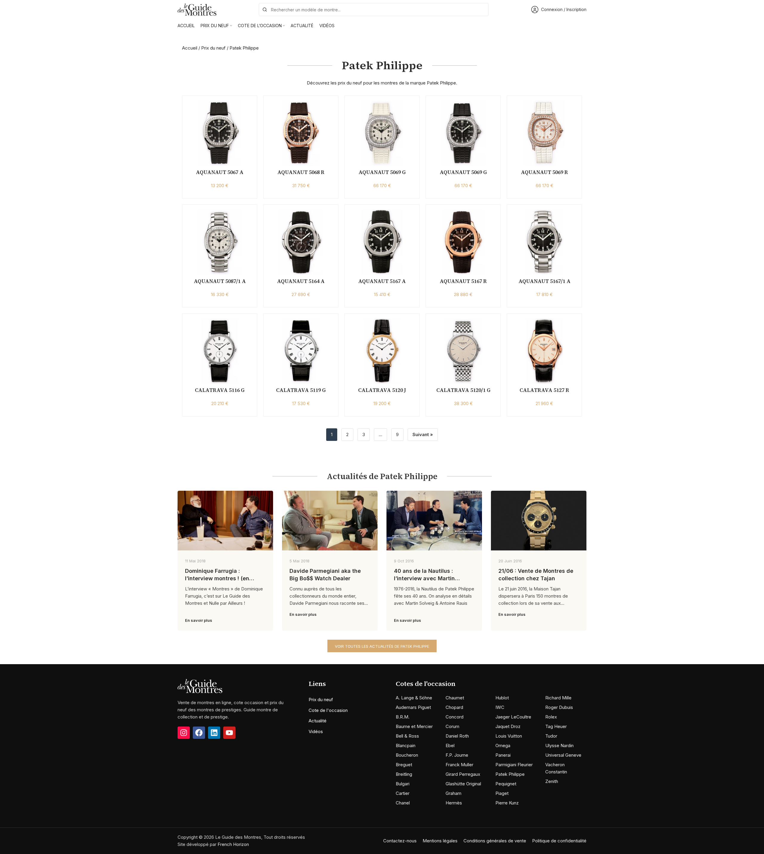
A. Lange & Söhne (414, 698)
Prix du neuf (213, 48)
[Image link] (200, 686)
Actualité (317, 721)
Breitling (404, 774)
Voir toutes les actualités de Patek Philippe (382, 646)
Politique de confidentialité (559, 841)
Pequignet (505, 784)
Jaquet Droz (507, 726)
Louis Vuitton (508, 736)
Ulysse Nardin (559, 745)
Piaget (502, 793)
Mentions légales (440, 841)
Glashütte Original (463, 784)
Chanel (403, 803)
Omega (502, 745)
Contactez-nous (400, 841)
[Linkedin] (214, 733)
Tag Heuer (556, 726)
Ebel (450, 745)
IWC (499, 707)
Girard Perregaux (463, 774)
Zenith (551, 781)
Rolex (551, 717)
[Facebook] (199, 733)
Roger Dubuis (559, 707)
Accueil (189, 48)
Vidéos (316, 731)
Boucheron (407, 755)
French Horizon (233, 844)
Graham (453, 793)
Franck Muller (459, 764)
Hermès (454, 803)
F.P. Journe (457, 755)
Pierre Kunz (507, 803)
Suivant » (422, 434)
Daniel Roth (457, 736)
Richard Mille (558, 698)
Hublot (502, 698)
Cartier (402, 793)
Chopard (454, 707)
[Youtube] (229, 733)
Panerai (503, 755)
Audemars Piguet (413, 707)
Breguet (404, 764)
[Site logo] (197, 9)
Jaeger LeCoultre (513, 717)
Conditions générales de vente (494, 841)
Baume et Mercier (414, 726)
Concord (454, 717)
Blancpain (405, 745)
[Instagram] (184, 733)
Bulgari (402, 784)
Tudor (551, 736)
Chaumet (455, 698)
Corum (452, 726)
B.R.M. (402, 717)
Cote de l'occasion (328, 710)
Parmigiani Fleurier (514, 764)
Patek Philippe (510, 774)
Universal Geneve (563, 755)
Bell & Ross (407, 736)
